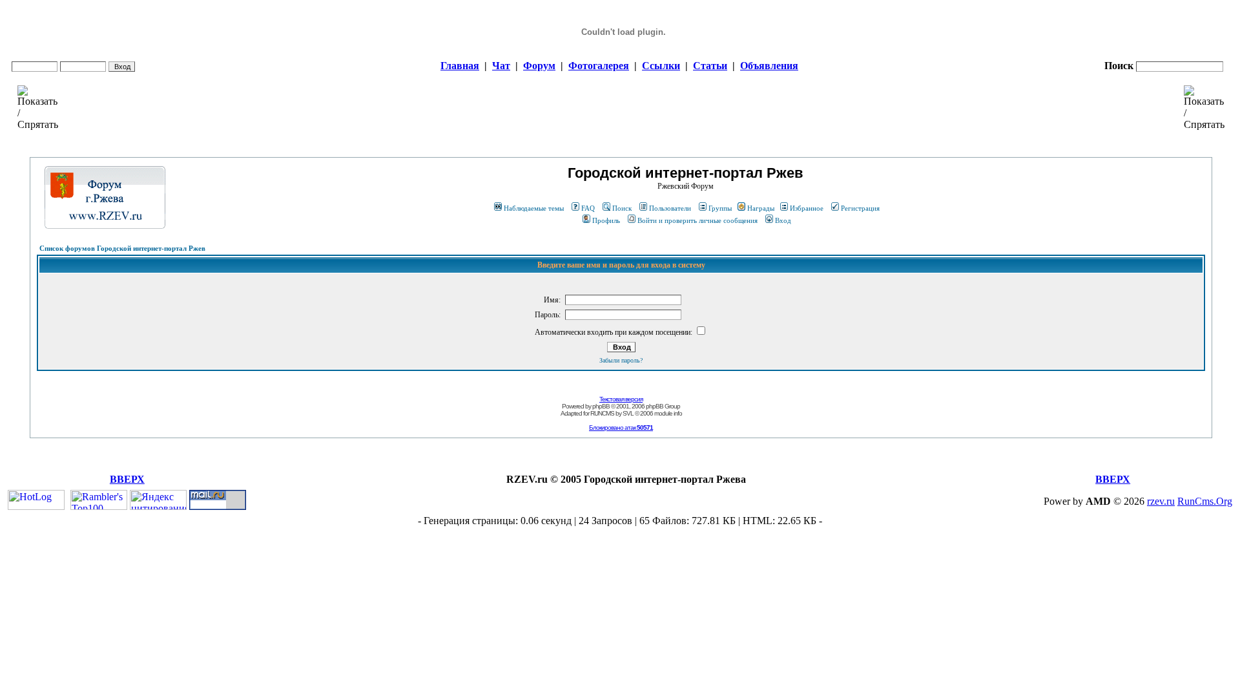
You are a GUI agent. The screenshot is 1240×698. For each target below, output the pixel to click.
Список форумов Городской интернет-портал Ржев (122, 248)
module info (668, 413)
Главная (459, 65)
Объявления (769, 65)
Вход (783, 220)
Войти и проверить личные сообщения (697, 220)
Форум (539, 65)
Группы (720, 208)
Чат (501, 65)
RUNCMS (602, 413)
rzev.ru (1161, 501)
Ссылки (661, 65)
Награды (760, 208)
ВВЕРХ (127, 479)
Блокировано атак (621, 427)
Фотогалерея (598, 65)
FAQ (588, 208)
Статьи (710, 65)
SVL (628, 413)
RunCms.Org (1204, 501)
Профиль (606, 220)
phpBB (601, 406)
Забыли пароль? (621, 360)
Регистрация (860, 208)
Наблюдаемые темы (534, 208)
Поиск (622, 208)
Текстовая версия (621, 399)
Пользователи (670, 208)
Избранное (806, 208)
